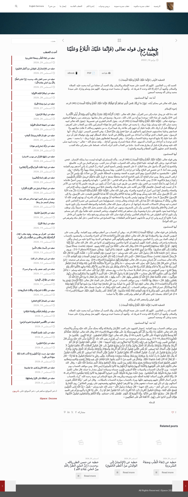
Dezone (53, 398)
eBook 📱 (73, 73)
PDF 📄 (91, 73)
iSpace (43, 398)
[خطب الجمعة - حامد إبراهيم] (170, 6)
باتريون (15, 391)
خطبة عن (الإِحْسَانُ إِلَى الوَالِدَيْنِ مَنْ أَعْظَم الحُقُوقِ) (121, 463)
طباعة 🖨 (106, 73)
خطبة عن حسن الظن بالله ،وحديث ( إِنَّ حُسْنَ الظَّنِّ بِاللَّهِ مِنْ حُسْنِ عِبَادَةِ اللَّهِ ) (81, 465)
